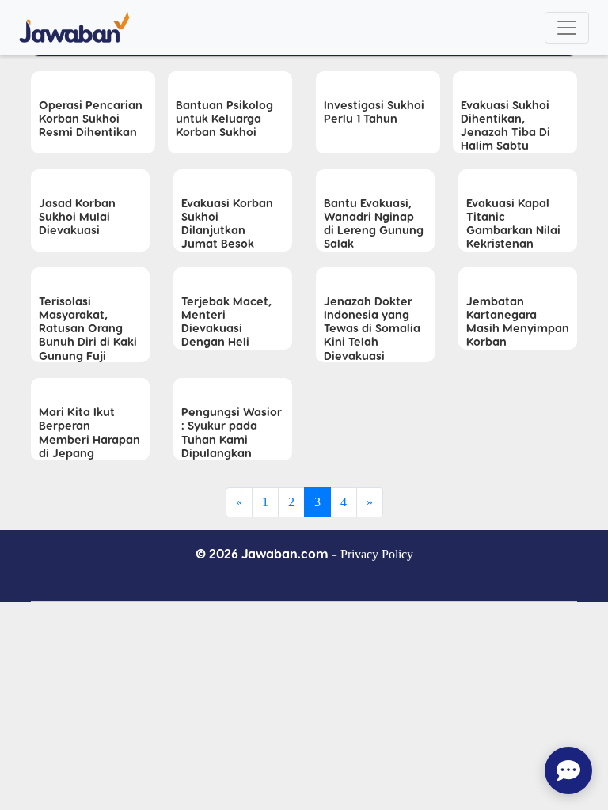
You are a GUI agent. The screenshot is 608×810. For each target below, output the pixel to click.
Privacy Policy (376, 554)
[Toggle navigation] (567, 28)
